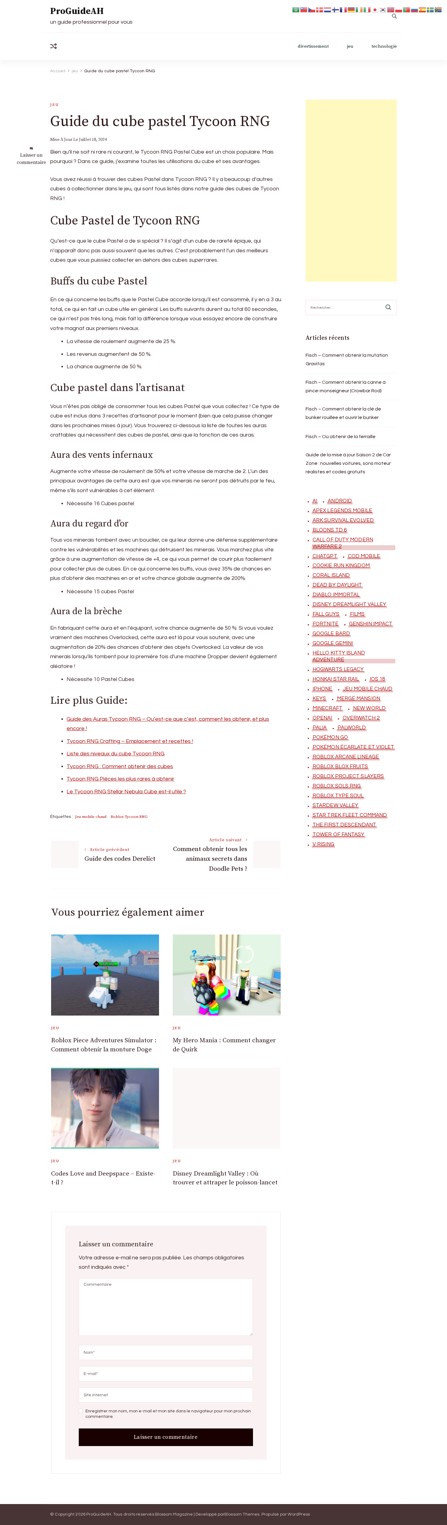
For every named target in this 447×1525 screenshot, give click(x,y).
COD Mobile (364, 556)
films (357, 614)
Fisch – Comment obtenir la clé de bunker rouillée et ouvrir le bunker (343, 413)
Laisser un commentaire (31, 159)
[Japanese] (375, 9)
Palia (320, 727)
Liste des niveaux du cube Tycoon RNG (116, 754)
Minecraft (327, 708)
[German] (351, 9)
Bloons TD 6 (330, 530)
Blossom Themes (242, 1514)
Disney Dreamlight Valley (349, 604)
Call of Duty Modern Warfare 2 (343, 543)
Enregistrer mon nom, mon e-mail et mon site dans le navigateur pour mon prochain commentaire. (168, 1414)
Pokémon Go (330, 737)
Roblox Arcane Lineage (346, 757)
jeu (350, 46)
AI (315, 501)
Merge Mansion (358, 698)
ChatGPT (325, 556)
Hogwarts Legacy (338, 669)
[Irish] (359, 9)
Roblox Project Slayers (348, 776)
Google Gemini (333, 643)
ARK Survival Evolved (343, 520)
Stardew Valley (335, 805)
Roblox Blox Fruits (340, 766)
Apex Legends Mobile (342, 510)
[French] (344, 9)
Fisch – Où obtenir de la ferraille (341, 436)
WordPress (299, 1514)
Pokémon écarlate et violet (353, 747)
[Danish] (320, 9)
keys (319, 698)
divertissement (313, 46)
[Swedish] (431, 9)
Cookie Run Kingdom (341, 565)
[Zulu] (438, 9)
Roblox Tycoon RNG (129, 816)
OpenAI (322, 718)
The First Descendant (344, 825)
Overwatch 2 (361, 718)
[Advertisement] (351, 191)
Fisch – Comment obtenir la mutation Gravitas (347, 359)
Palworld (352, 727)
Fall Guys (326, 614)
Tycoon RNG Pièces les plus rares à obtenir (120, 779)
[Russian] (415, 9)
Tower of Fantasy (339, 834)
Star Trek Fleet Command (350, 815)
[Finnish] (336, 9)
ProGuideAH (77, 11)
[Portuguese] (407, 9)
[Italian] (367, 9)
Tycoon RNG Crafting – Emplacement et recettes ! (130, 741)
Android (340, 501)
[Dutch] (328, 9)
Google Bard (331, 633)
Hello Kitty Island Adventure (339, 656)
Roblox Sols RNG (337, 786)
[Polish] (399, 9)
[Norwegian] (391, 9)
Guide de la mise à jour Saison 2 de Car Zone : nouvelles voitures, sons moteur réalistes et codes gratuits (348, 463)
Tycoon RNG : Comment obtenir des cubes (120, 766)
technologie (384, 46)
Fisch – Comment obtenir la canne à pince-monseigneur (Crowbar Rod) (346, 386)
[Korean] (383, 9)
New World (369, 708)
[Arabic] (296, 9)
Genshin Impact (370, 624)
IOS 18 (377, 679)
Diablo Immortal (336, 594)
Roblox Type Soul (338, 795)
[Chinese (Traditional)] (304, 9)
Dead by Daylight (337, 585)
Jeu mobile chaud (90, 816)
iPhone (322, 689)
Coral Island (331, 575)
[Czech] (312, 9)
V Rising (323, 844)
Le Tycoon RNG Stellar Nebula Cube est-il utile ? (126, 792)
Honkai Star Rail (336, 679)
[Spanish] (423, 9)
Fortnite (325, 624)
